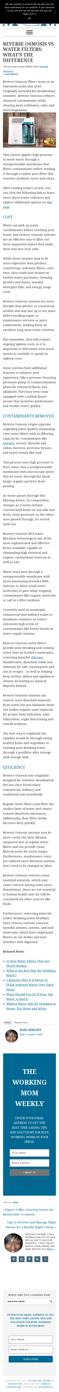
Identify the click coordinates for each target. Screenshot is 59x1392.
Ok (29, 18)
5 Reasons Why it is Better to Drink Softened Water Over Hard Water (29, 984)
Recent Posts (21, 1022)
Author (8, 1022)
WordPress (46, 1387)
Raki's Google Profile (31, 1034)
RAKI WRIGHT (30, 1030)
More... (51, 1249)
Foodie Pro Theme (39, 1381)
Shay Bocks (15, 1384)
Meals (15, 1202)
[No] (55, 11)
